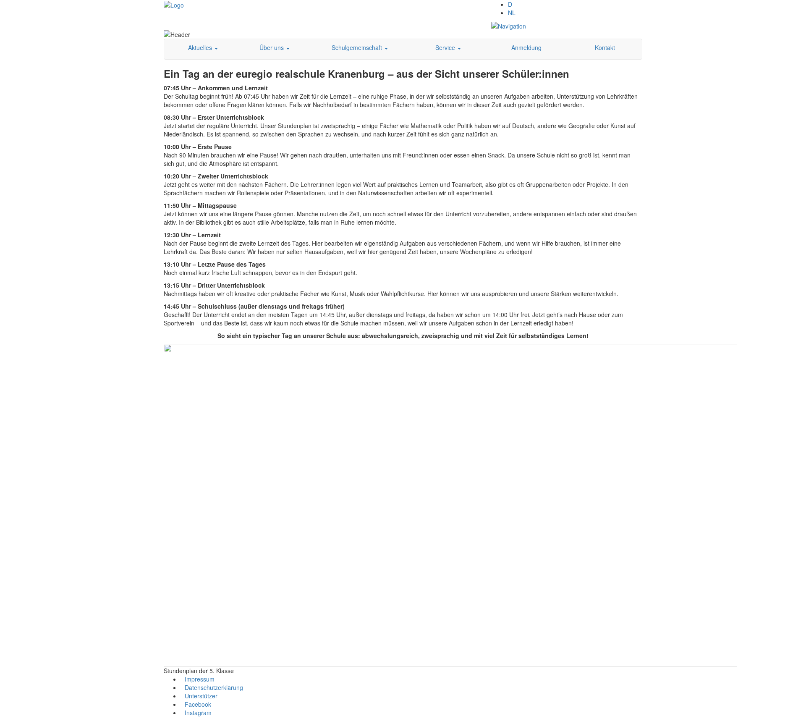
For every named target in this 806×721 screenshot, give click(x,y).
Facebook (198, 704)
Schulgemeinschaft (358, 47)
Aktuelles (201, 47)
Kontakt (605, 47)
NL (512, 12)
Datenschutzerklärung (214, 687)
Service (446, 47)
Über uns (272, 47)
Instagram (198, 712)
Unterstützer (201, 696)
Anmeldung (526, 47)
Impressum (200, 679)
